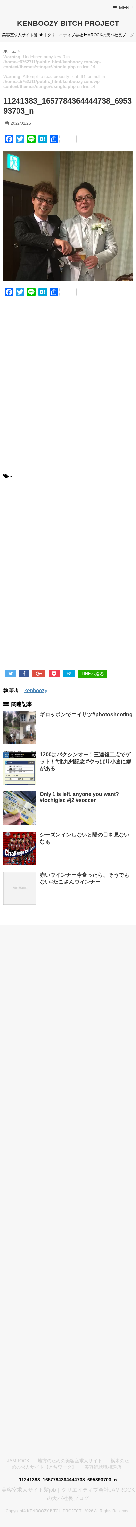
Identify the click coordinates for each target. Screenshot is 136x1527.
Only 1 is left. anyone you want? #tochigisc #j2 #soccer (79, 797)
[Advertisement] (68, 389)
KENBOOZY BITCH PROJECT (68, 23)
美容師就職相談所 (103, 1467)
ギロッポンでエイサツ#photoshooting (86, 714)
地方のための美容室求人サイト (70, 1460)
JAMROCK (18, 1460)
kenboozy (35, 690)
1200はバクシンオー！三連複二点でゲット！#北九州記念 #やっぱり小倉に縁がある (85, 761)
